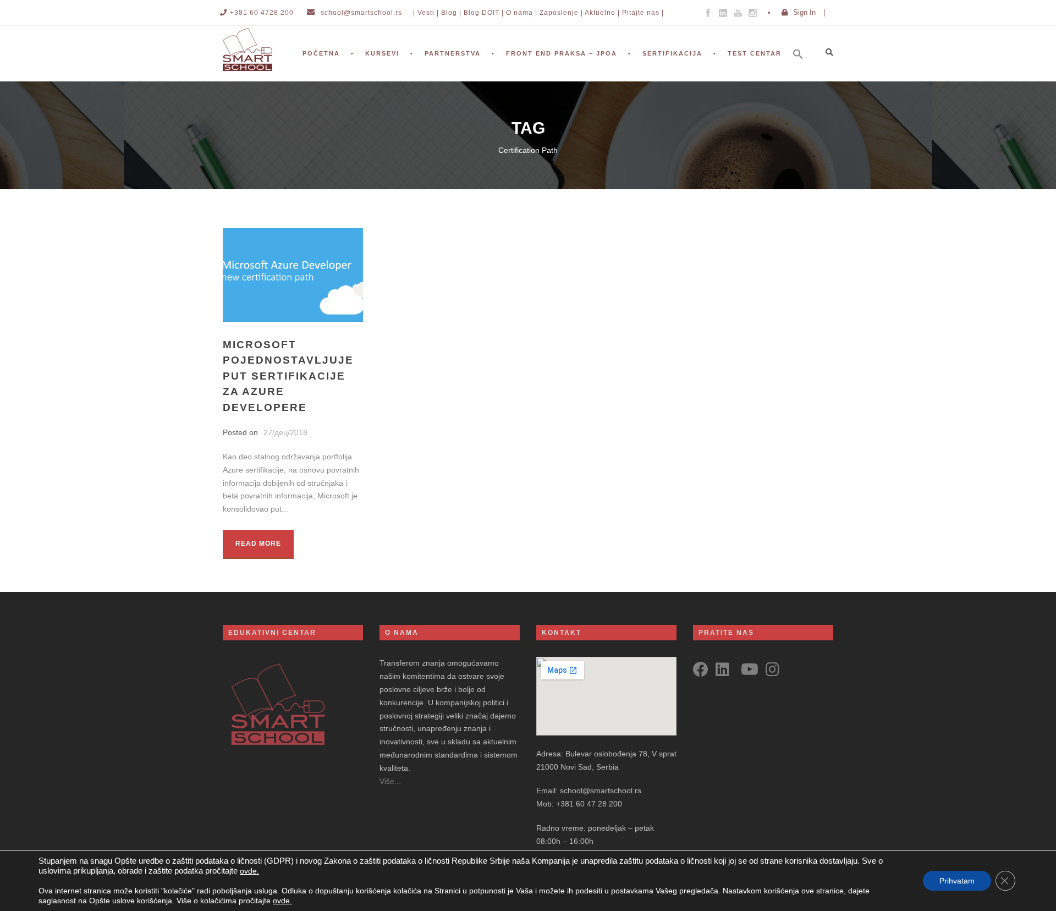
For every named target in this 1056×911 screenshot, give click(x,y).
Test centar (755, 53)
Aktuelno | (602, 13)
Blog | (451, 13)
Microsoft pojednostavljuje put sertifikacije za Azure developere (288, 376)
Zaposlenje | (561, 13)
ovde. (249, 870)
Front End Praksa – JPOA (561, 53)
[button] (804, 69)
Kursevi (382, 53)
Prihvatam (957, 880)
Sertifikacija (672, 53)
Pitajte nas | (643, 13)
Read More (258, 543)
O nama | (521, 13)
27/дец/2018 (285, 432)
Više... (390, 781)
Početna (321, 53)
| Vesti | (426, 13)
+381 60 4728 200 (262, 13)
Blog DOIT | (484, 13)
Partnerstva (453, 53)
